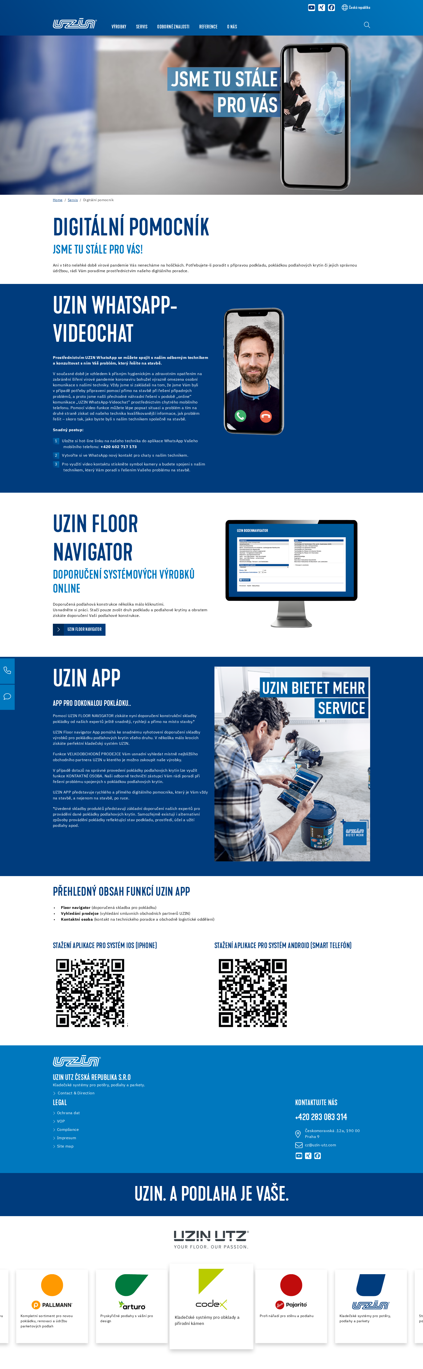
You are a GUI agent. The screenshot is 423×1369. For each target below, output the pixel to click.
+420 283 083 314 (321, 1118)
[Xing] (322, 8)
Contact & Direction (76, 1093)
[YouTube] (312, 8)
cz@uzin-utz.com (320, 1145)
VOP (61, 1122)
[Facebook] (332, 8)
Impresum (66, 1138)
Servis (141, 27)
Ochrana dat (68, 1113)
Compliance (68, 1130)
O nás (232, 27)
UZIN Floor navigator (85, 629)
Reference (208, 27)
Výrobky (119, 27)
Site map (65, 1147)
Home (58, 200)
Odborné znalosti (173, 27)
